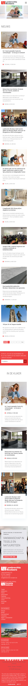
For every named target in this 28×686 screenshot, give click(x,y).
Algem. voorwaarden (6, 617)
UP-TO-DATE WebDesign (14, 669)
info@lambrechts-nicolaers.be (9, 578)
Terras (3, 600)
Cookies (14, 666)
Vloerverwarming (5, 598)
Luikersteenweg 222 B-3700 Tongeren (6, 573)
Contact (3, 619)
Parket (3, 593)
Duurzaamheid (5, 614)
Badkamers (4, 591)
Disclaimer (19, 666)
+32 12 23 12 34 (5, 576)
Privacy (9, 666)
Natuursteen (4, 594)
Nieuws (3, 611)
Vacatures (4, 616)
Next (22, 342)
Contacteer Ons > (10, 557)
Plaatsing (3, 596)
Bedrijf (3, 612)
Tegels (3, 589)
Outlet (2, 603)
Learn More (11, 684)
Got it (19, 684)
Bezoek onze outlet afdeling (8, 581)
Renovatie (3, 601)
